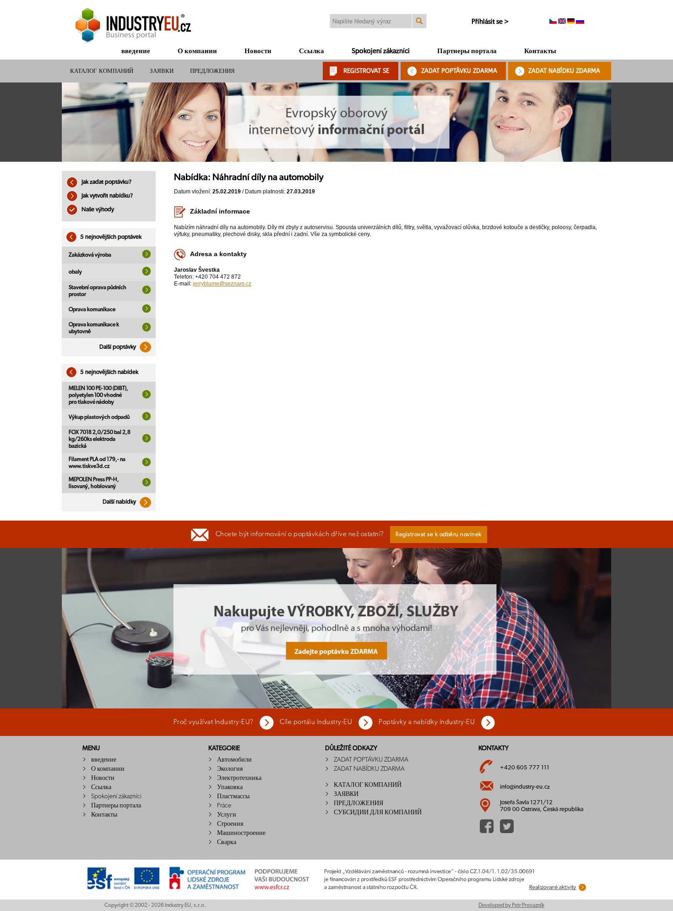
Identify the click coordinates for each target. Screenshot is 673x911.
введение (135, 51)
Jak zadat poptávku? (105, 182)
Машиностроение (241, 833)
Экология (230, 769)
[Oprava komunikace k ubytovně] (146, 330)
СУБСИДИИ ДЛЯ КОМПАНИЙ (378, 812)
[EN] (562, 22)
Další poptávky (118, 347)
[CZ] (553, 22)
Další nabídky (120, 502)
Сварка (226, 842)
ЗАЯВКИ (162, 70)
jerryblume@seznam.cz (222, 283)
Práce (224, 805)
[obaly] (146, 274)
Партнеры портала (467, 51)
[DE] (571, 22)
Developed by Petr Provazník (511, 905)
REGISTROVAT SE (366, 70)
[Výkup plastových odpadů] (146, 419)
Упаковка (230, 787)
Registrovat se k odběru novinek (439, 535)
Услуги (226, 815)
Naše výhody (97, 210)
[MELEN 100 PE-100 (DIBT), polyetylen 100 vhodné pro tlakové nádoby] (146, 397)
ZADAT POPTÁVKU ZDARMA (459, 70)
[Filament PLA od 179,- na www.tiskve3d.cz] (146, 464)
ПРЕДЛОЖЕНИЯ (212, 70)
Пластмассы (233, 796)
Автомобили (234, 760)
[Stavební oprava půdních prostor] (146, 292)
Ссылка (311, 51)
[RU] (580, 22)
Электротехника (239, 778)
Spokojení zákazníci (381, 51)
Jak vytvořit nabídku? (106, 196)
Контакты (540, 51)
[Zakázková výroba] (146, 256)
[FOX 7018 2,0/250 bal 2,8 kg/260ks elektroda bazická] (146, 441)
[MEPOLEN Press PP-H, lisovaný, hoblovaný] (146, 485)
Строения (230, 824)
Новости (257, 51)
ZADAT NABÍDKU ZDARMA (564, 70)
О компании (197, 51)
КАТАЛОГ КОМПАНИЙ (101, 70)
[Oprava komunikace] (146, 311)
